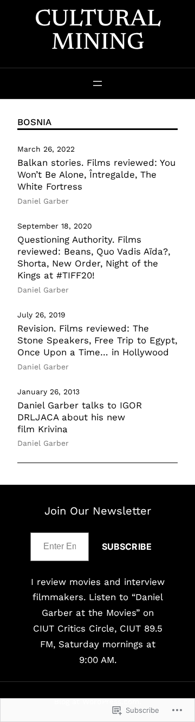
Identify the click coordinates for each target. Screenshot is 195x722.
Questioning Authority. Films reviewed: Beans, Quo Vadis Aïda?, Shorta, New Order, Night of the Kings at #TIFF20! (93, 257)
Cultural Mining (98, 32)
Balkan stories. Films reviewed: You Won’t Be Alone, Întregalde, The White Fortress (96, 174)
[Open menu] (97, 83)
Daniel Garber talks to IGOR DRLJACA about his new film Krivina (79, 417)
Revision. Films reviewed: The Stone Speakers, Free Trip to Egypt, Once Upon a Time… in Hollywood (97, 340)
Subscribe (127, 546)
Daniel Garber (43, 201)
